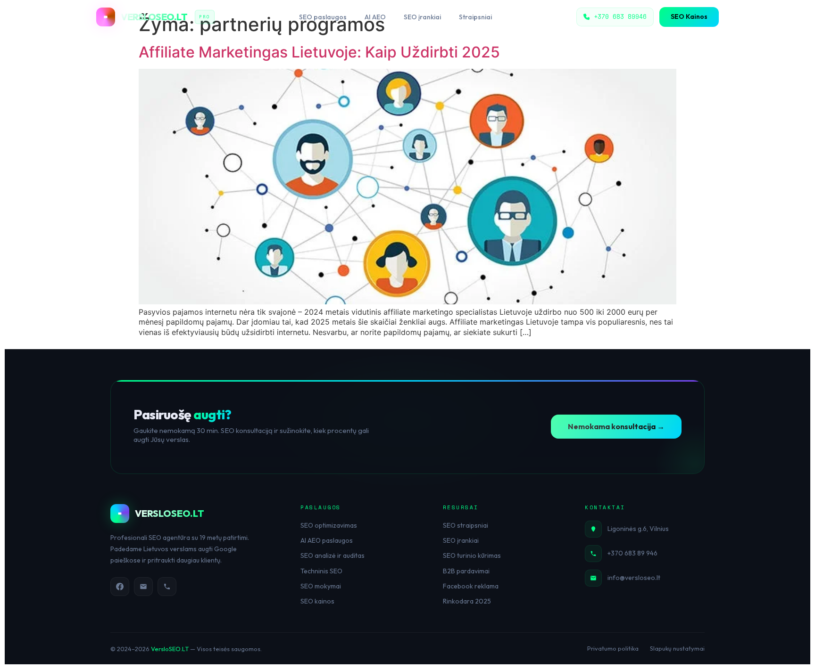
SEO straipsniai (465, 525)
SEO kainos (317, 601)
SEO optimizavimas (328, 525)
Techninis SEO (321, 571)
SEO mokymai (320, 586)
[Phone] (167, 586)
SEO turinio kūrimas (472, 555)
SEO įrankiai (422, 17)
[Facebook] (119, 586)
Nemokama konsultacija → (616, 426)
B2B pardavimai (466, 571)
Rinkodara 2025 (467, 601)
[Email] (143, 586)
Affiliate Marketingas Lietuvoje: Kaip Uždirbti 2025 (319, 52)
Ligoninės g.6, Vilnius (638, 528)
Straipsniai (475, 17)
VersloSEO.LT (170, 649)
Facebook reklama (471, 586)
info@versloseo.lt (633, 577)
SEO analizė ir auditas (332, 555)
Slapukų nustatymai (677, 648)
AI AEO (375, 17)
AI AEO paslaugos (326, 540)
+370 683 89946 (620, 16)
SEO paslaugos (323, 17)
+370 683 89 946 (632, 553)
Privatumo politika (613, 648)
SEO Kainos (689, 16)
